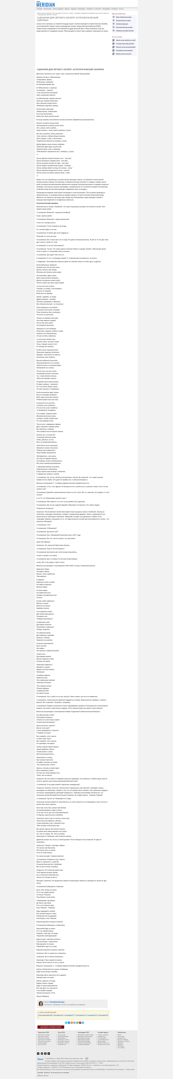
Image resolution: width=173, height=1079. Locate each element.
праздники (106, 9)
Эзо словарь (121, 1047)
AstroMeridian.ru (51, 1058)
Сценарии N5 (103, 1015)
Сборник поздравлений (84, 1043)
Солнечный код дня (103, 1039)
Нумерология (121, 1038)
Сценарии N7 (69, 1015)
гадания (73, 9)
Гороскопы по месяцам (44, 1039)
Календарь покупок (63, 1043)
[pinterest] (41, 1054)
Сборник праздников (84, 1044)
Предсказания (102, 1041)
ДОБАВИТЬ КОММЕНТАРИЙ (51, 1027)
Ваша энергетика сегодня (124, 17)
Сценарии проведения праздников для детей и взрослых (91, 13)
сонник (39, 9)
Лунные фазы (61, 1038)
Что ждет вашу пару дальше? (125, 43)
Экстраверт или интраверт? (124, 50)
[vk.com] (38, 1054)
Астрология (121, 1036)
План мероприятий (45, 1015)
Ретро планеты (42, 1044)
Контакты (47, 1072)
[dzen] (48, 1054)
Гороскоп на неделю (43, 1038)
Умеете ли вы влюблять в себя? (126, 40)
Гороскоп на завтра (43, 1036)
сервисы (114, 9)
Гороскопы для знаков (44, 1041)
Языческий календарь (84, 1041)
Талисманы (121, 1046)
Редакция (40, 1072)
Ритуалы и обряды (123, 1039)
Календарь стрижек (63, 1039)
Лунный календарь (63, 1036)
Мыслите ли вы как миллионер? (126, 47)
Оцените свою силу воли (123, 54)
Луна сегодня (61, 1035)
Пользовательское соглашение (60, 1072)
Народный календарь (84, 1039)
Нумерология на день (104, 1044)
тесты (121, 9)
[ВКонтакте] (69, 1022)
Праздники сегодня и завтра (86, 1035)
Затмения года (62, 1044)
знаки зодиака (58, 9)
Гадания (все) (101, 1036)
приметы (90, 9)
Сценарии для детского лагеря (47, 14)
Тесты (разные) (102, 1038)
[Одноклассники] (71, 1022)
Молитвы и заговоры (123, 1041)
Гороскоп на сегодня (44, 1035)
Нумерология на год (103, 1043)
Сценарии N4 (92, 1015)
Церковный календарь (84, 1038)
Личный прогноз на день (123, 20)
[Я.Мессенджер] (66, 1022)
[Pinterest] (80, 1022)
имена (67, 9)
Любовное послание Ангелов (125, 30)
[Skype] (83, 1022)
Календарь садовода (63, 1041)
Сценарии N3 (81, 1015)
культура (98, 9)
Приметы (120, 1044)
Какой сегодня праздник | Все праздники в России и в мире (55, 13)
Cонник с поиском (103, 1035)
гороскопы (47, 9)
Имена (119, 1035)
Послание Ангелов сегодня (124, 27)
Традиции (120, 1043)
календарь (82, 9)
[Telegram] (74, 1022)
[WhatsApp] (77, 1022)
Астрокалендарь (42, 1043)
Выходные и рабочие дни (85, 1036)
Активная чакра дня (122, 24)
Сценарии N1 (58, 1015)
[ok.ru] (45, 1054)
